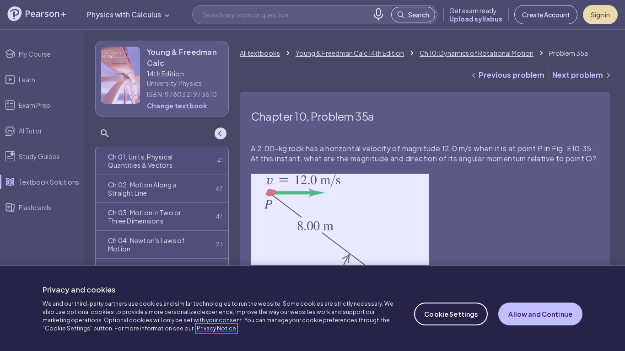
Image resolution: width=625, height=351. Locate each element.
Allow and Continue (540, 314)
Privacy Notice (216, 328)
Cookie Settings (451, 314)
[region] (312, 308)
